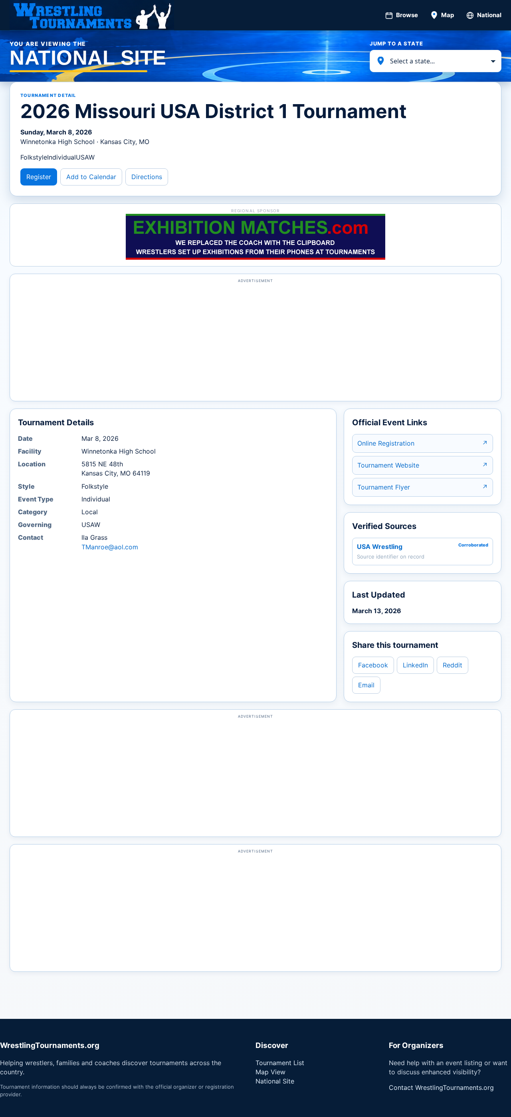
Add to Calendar (91, 177)
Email (366, 685)
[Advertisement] (255, 341)
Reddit (452, 665)
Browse (407, 15)
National (489, 15)
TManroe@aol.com (109, 547)
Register (38, 177)
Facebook (373, 665)
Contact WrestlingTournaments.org (441, 1087)
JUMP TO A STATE (396, 43)
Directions (146, 177)
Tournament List (280, 1063)
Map (447, 15)
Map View (270, 1072)
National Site (275, 1081)
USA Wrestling (379, 547)
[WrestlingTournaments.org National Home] (92, 15)
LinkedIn (415, 665)
